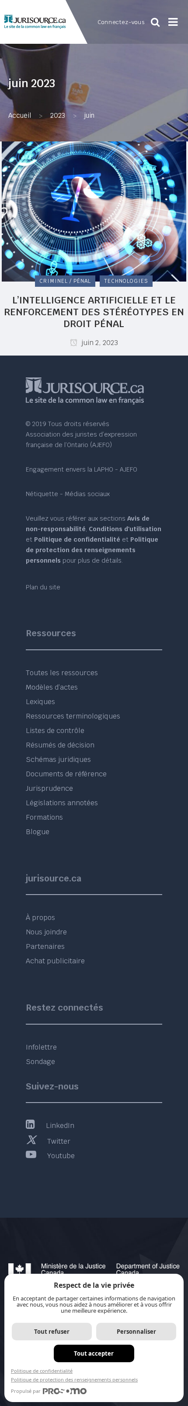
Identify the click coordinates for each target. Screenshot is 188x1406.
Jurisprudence (49, 788)
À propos (40, 917)
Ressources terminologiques (73, 716)
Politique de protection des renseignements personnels (74, 1379)
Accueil (19, 115)
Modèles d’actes (52, 687)
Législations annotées (62, 802)
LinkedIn (60, 1125)
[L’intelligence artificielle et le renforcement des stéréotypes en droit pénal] (94, 211)
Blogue (37, 831)
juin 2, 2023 (99, 342)
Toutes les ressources (62, 672)
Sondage (40, 1061)
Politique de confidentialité (42, 1370)
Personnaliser (136, 1332)
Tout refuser (52, 1332)
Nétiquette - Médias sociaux (68, 494)
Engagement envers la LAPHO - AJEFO (81, 469)
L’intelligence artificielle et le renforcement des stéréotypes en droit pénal (94, 312)
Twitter (58, 1141)
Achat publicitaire (55, 961)
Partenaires (45, 946)
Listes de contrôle (55, 730)
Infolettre (41, 1047)
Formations (44, 817)
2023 (57, 115)
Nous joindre (46, 932)
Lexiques (40, 701)
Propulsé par (26, 1391)
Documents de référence (66, 774)
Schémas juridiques (58, 759)
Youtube (61, 1155)
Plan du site (43, 587)
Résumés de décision (60, 745)
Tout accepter (94, 1353)
